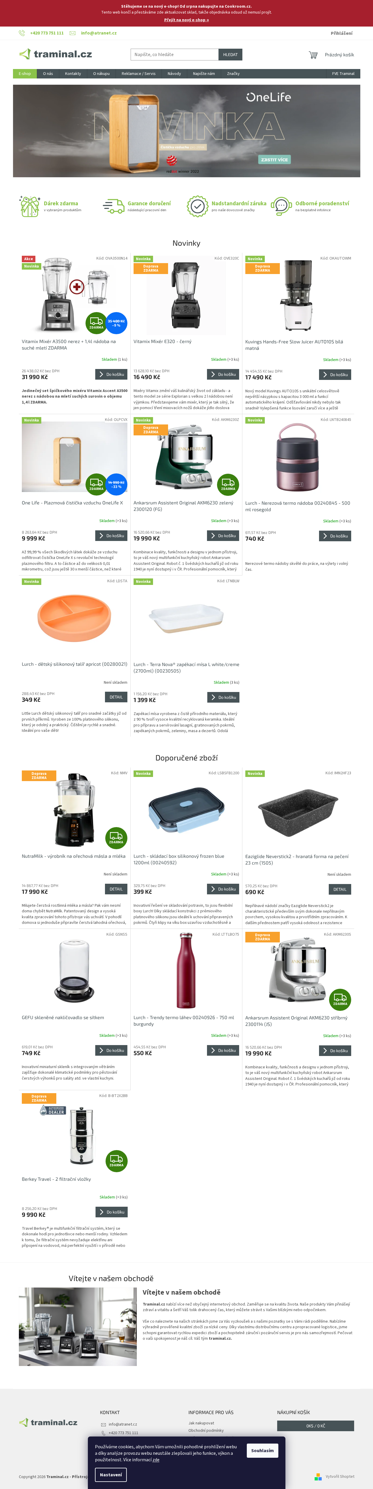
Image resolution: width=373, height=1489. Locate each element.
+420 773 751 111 (123, 1433)
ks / (315, 1425)
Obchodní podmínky (206, 1431)
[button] (39, 131)
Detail (116, 696)
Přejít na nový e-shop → (186, 20)
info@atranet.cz (123, 1424)
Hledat (230, 54)
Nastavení (111, 1475)
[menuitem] (25, 73)
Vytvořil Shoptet (340, 1477)
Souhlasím (262, 1450)
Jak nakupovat (201, 1423)
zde (156, 1460)
